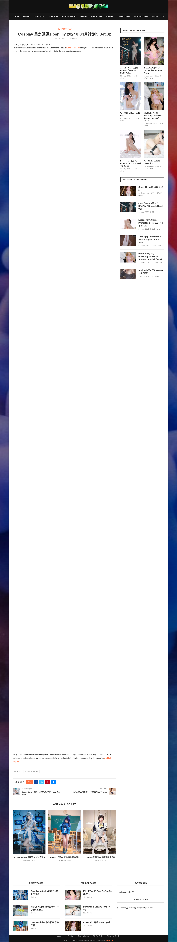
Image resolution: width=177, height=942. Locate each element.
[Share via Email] (53, 782)
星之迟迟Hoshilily (31, 771)
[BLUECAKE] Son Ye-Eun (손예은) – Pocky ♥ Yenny (153, 70)
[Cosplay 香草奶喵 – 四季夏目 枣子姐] (99, 832)
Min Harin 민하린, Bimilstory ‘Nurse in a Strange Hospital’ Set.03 (153, 117)
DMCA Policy (98, 936)
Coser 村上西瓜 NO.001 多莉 (150, 188)
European (53, 16)
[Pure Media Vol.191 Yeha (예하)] (154, 144)
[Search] (163, 16)
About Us (60, 936)
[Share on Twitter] (41, 782)
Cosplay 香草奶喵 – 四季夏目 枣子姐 (100, 857)
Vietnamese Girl (141, 16)
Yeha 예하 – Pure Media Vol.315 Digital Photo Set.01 (149, 240)
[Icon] (131, 96)
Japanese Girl (124, 16)
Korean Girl (96, 16)
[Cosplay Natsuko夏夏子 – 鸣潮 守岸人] (29, 832)
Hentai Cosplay (69, 16)
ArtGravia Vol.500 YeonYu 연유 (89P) (151, 271)
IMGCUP (109, 940)
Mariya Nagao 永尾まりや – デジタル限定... (45, 908)
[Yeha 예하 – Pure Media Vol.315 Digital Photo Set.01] (128, 240)
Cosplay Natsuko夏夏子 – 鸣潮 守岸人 (29, 857)
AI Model (27, 16)
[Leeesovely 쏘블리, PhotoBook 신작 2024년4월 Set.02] (130, 144)
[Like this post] (30, 782)
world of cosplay (73, 48)
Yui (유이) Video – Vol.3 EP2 (130, 114)
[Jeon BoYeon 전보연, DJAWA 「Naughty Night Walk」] (130, 51)
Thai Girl (110, 16)
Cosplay (17, 771)
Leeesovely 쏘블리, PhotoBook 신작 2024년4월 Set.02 (130, 163)
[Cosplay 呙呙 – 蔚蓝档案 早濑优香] (64, 832)
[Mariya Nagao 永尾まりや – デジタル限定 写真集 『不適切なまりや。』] (20, 910)
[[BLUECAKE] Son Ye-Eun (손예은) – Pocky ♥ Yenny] (154, 51)
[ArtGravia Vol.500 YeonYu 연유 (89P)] (128, 274)
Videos (155, 16)
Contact (71, 936)
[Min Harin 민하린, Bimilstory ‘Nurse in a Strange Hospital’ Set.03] (154, 96)
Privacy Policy (83, 936)
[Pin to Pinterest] (47, 782)
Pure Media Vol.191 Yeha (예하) (152, 162)
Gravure (83, 16)
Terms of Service (114, 936)
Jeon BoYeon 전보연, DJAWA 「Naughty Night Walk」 (129, 70)
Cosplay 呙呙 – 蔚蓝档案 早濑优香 (64, 857)
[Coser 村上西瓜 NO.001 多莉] (128, 191)
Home (17, 16)
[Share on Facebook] (36, 782)
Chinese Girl (40, 16)
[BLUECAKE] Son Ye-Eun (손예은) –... (97, 892)
